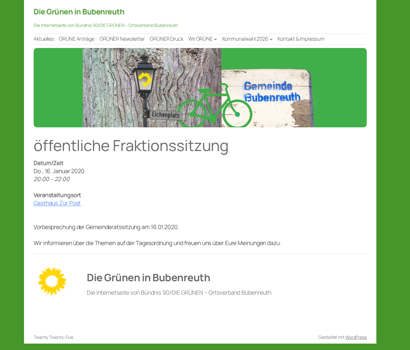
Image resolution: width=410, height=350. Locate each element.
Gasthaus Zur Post (57, 203)
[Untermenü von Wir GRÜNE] (215, 39)
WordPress (356, 337)
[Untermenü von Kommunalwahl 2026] (271, 39)
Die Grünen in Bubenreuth (79, 11)
